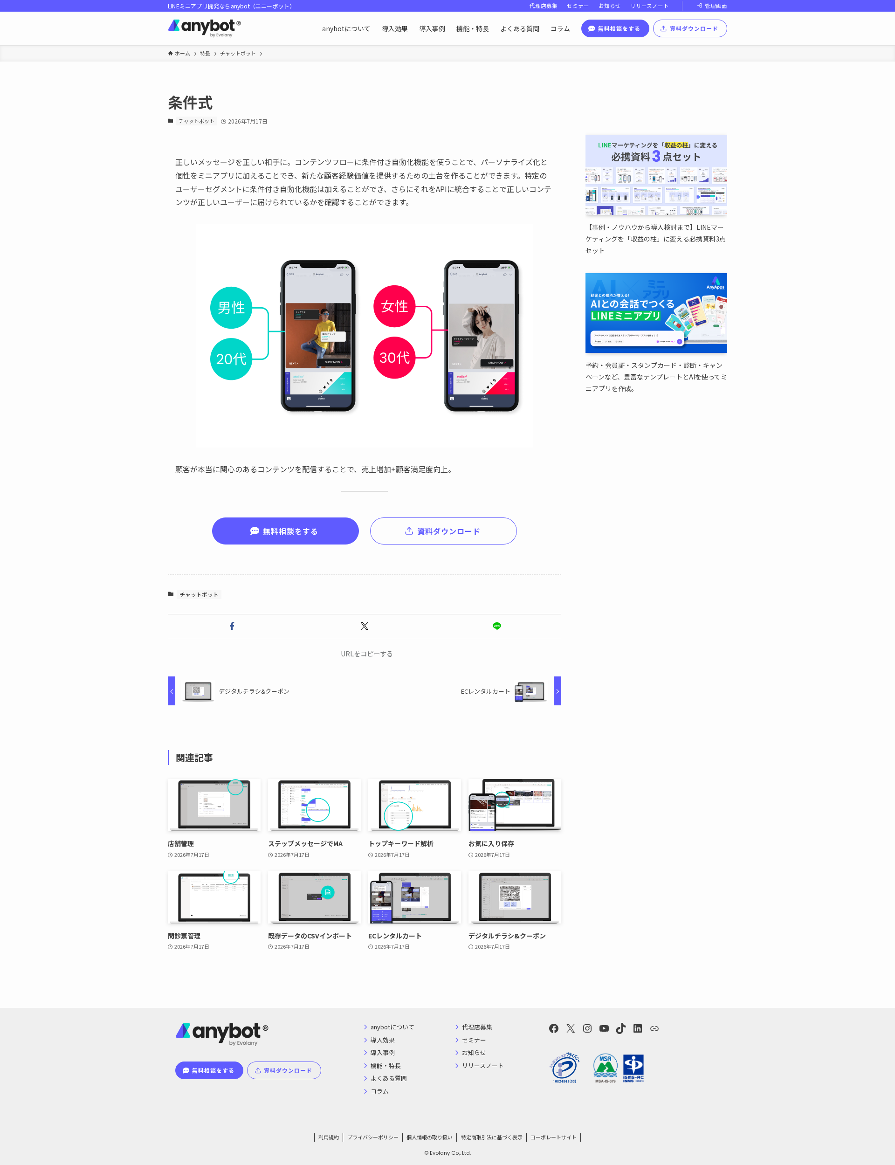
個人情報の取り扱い (429, 1137)
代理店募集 (544, 5)
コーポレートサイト (553, 1137)
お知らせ (610, 5)
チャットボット (196, 120)
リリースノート (649, 5)
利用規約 (328, 1137)
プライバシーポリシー (373, 1137)
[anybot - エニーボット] (204, 28)
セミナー (578, 5)
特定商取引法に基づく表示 (492, 1137)
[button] (232, 626)
